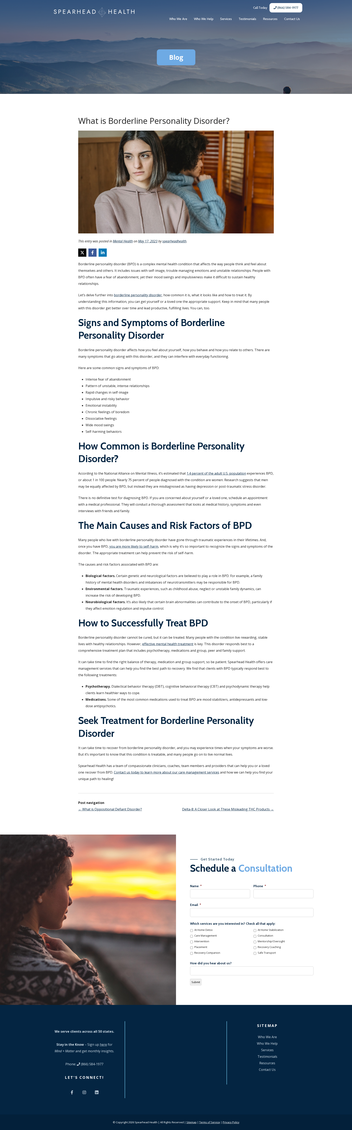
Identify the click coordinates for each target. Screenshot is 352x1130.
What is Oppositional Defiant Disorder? (110, 809)
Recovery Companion (207, 953)
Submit (195, 982)
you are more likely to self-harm (133, 546)
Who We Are (178, 19)
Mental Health (123, 241)
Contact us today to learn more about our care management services (166, 772)
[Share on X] (82, 253)
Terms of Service (209, 1122)
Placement (200, 947)
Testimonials (247, 19)
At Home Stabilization (271, 930)
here (103, 1044)
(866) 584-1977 (287, 8)
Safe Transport (267, 953)
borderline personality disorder (138, 295)
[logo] (94, 12)
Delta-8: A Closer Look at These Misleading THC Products (228, 809)
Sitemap (191, 1122)
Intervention (201, 941)
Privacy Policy (231, 1122)
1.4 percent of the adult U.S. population (216, 473)
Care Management (205, 935)
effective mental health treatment (167, 644)
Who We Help (203, 19)
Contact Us (292, 19)
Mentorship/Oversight (271, 941)
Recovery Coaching (269, 947)
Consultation (265, 935)
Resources (270, 19)
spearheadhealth (174, 241)
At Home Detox (203, 930)
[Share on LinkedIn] (103, 253)
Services (226, 19)
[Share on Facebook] (92, 253)
